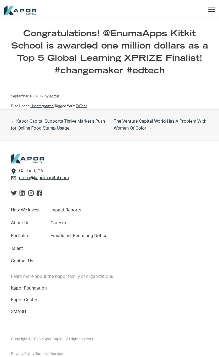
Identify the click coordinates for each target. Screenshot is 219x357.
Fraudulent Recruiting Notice (78, 236)
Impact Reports (65, 210)
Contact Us (22, 261)
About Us (20, 223)
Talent (17, 248)
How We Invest (25, 210)
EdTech (81, 106)
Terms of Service (49, 354)
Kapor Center (25, 300)
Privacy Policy (23, 354)
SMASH (18, 312)
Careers (58, 223)
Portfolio (19, 236)
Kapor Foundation (30, 288)
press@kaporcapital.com (44, 178)
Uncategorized (42, 106)
